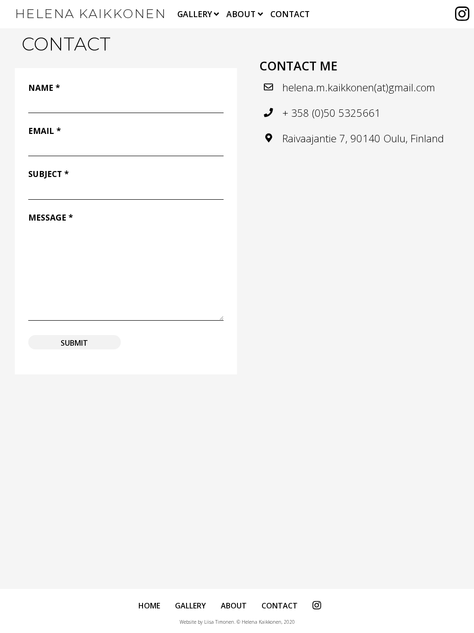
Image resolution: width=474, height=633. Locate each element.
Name (44, 87)
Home (149, 606)
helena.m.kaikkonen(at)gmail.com (358, 87)
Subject (48, 173)
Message (50, 217)
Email (44, 130)
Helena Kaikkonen (90, 13)
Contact (290, 13)
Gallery (194, 13)
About (241, 13)
